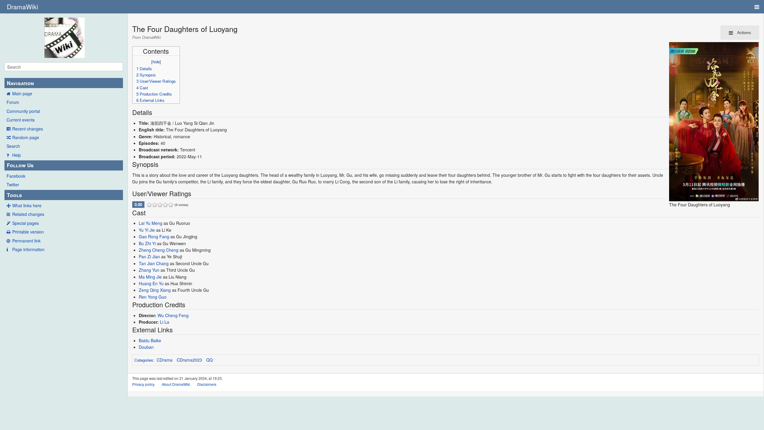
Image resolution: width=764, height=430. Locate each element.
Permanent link (26, 241)
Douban (146, 347)
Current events (21, 120)
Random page (25, 137)
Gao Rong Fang (154, 236)
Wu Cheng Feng (173, 315)
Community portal (23, 111)
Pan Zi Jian (149, 256)
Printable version (28, 232)
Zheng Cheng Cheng (158, 250)
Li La (164, 322)
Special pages (25, 223)
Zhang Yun (149, 270)
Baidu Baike (150, 340)
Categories (143, 360)
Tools (14, 195)
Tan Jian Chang (154, 263)
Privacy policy (143, 384)
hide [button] (156, 61)
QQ (209, 360)
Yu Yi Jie (147, 230)
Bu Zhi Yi (147, 243)
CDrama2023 (189, 360)
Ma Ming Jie (150, 277)
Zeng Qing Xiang (155, 290)
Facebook (16, 176)
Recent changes (27, 129)
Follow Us (20, 165)
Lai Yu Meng (150, 223)
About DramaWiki (176, 384)
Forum (13, 102)
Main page (22, 93)
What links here (26, 205)
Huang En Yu (151, 283)
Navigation (20, 83)
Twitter (13, 185)
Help (16, 155)
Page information (28, 249)
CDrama (164, 360)
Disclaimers (206, 384)
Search (13, 146)
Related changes (28, 214)
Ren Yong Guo (153, 297)
